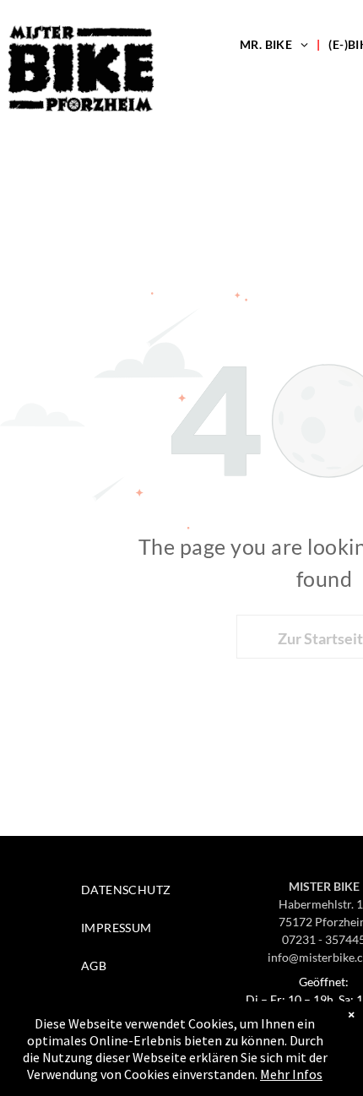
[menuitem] (275, 44)
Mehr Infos (291, 1074)
